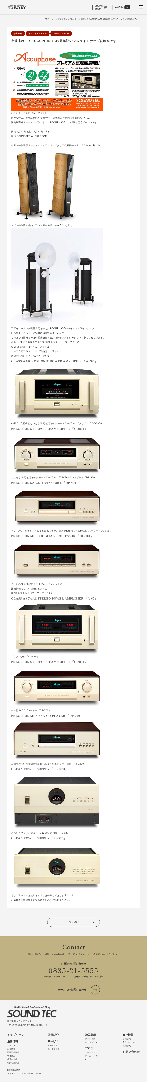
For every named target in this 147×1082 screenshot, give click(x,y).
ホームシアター (55, 1049)
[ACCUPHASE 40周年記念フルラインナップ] (57, 51)
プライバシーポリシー (31, 1073)
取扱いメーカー (130, 1042)
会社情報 (127, 1039)
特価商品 (11, 1056)
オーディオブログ (61, 33)
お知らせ (18, 33)
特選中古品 (12, 1059)
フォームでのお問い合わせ (71, 989)
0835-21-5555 (73, 970)
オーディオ (53, 1045)
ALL (87, 1059)
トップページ (15, 1035)
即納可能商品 (13, 1063)
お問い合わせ (131, 1052)
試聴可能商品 (13, 1052)
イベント (11, 1045)
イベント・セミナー (38, 33)
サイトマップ (13, 1073)
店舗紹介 (53, 1035)
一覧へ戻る (73, 922)
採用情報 (127, 1046)
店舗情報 (11, 1049)
